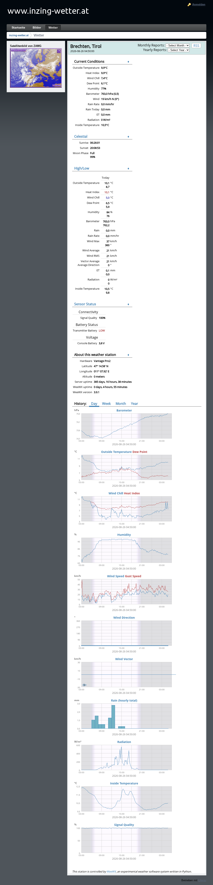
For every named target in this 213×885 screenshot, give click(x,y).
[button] (36, 68)
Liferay (202, 880)
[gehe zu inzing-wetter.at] (48, 12)
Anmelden (198, 4)
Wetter (39, 35)
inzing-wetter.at (18, 35)
